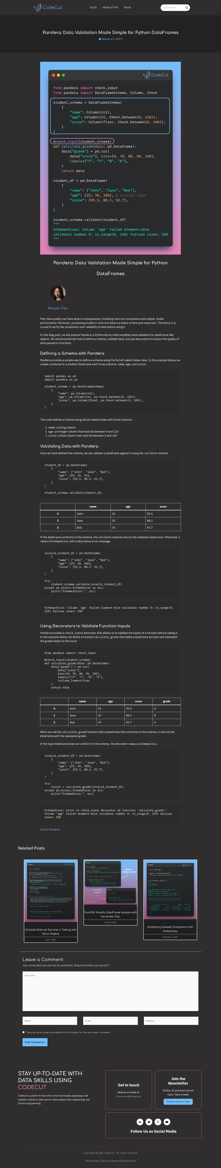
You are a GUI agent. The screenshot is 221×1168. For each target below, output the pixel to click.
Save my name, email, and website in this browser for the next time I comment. (68, 1032)
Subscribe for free (178, 1101)
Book (127, 7)
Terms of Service (111, 1160)
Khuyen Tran (58, 308)
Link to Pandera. (50, 829)
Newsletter (110, 7)
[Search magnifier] (187, 8)
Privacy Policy (92, 1160)
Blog (93, 7)
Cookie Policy (129, 1160)
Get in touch (128, 1084)
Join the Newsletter (178, 1081)
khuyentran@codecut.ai (128, 1096)
